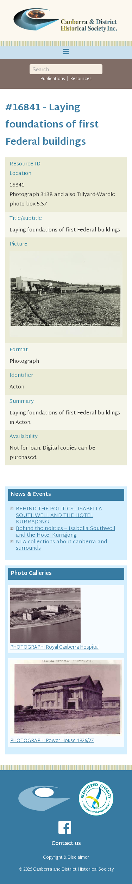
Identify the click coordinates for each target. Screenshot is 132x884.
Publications (52, 79)
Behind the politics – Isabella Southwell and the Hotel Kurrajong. (65, 532)
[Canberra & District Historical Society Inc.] (66, 21)
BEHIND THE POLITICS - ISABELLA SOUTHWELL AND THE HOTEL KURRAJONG (59, 515)
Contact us (66, 844)
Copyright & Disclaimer (66, 858)
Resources (81, 79)
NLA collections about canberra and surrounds (61, 545)
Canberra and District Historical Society (73, 869)
